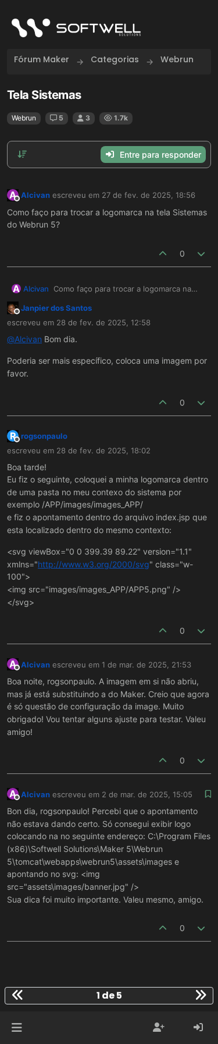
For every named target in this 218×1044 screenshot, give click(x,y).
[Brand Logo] (76, 28)
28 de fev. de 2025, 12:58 (103, 322)
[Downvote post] (202, 253)
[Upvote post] (163, 253)
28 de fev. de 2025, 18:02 (103, 450)
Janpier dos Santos (56, 308)
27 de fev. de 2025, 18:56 (148, 195)
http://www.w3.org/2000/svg (93, 564)
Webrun (24, 117)
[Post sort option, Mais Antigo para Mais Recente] (22, 154)
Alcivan (35, 195)
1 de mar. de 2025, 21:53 (146, 664)
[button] (16, 1027)
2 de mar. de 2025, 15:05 (147, 794)
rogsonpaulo (44, 436)
